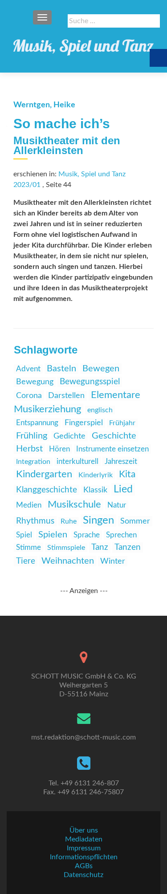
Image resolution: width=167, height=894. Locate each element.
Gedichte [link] (69, 436)
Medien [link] (28, 505)
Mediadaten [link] (83, 839)
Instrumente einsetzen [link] (112, 449)
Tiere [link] (25, 561)
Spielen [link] (52, 534)
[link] (83, 45)
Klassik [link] (95, 490)
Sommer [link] (135, 521)
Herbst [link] (29, 448)
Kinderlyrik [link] (95, 475)
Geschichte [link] (114, 435)
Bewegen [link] (100, 368)
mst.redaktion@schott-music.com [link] (83, 737)
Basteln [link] (61, 368)
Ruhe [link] (69, 521)
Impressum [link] (84, 848)
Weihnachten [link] (67, 561)
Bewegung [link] (34, 382)
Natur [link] (116, 505)
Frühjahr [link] (122, 423)
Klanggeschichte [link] (46, 490)
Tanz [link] (99, 547)
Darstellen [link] (66, 396)
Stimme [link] (28, 547)
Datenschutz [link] (83, 874)
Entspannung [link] (37, 423)
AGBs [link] (84, 866)
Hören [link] (59, 449)
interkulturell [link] (77, 461)
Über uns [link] (83, 830)
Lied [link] (123, 489)
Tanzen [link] (127, 547)
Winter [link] (112, 561)
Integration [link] (33, 461)
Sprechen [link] (121, 535)
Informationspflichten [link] (84, 857)
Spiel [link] (24, 535)
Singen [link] (98, 520)
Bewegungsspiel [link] (90, 382)
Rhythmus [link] (35, 521)
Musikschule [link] (74, 504)
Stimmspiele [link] (66, 547)
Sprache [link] (86, 535)
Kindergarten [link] (44, 474)
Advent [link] (28, 369)
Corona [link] (29, 395)
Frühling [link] (31, 435)
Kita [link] (127, 474)
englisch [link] (100, 410)
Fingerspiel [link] (84, 423)
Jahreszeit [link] (121, 461)
